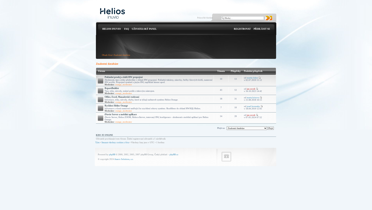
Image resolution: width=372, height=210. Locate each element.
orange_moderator (123, 84)
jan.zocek (251, 89)
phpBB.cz (174, 154)
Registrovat (242, 29)
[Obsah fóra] (112, 13)
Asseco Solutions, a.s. (123, 159)
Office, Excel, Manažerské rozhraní (122, 97)
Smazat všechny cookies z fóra (115, 142)
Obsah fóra (107, 55)
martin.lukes (252, 78)
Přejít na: (221, 128)
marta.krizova (253, 97)
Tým (97, 142)
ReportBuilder (112, 88)
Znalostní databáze (122, 55)
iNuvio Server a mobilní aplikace (121, 114)
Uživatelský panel (144, 29)
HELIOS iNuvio (111, 29)
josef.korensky (253, 106)
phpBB (112, 154)
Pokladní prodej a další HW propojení (124, 77)
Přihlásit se (262, 29)
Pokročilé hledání (205, 18)
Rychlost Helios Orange (116, 105)
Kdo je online (104, 135)
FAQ (126, 29)
